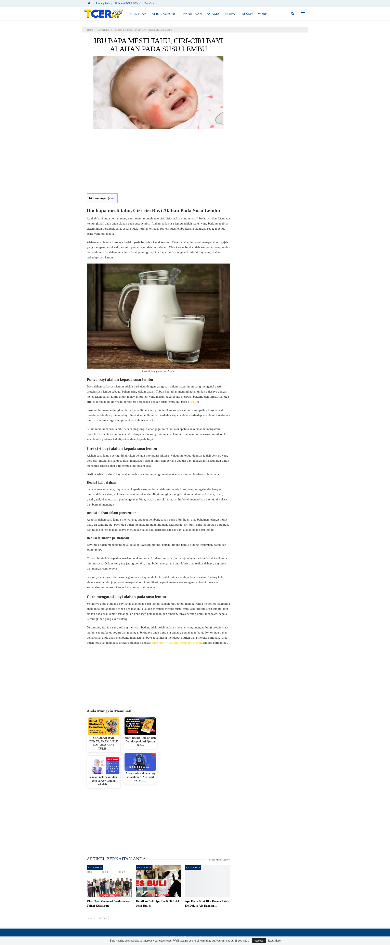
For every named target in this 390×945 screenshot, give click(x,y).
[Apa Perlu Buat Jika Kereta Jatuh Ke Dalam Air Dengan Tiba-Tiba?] (207, 881)
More (262, 13)
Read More (274, 940)
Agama (213, 13)
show (112, 198)
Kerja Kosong (164, 13)
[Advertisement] (158, 163)
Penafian (149, 3)
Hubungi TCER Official (128, 3)
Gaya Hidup (95, 867)
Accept (259, 940)
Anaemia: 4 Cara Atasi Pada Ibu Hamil (176, 642)
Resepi (247, 13)
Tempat (230, 13)
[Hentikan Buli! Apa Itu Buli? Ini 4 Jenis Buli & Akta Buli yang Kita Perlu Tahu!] (158, 881)
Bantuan (138, 13)
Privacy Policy (104, 3)
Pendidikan (191, 13)
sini (193, 401)
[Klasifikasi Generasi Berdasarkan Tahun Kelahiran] (109, 881)
